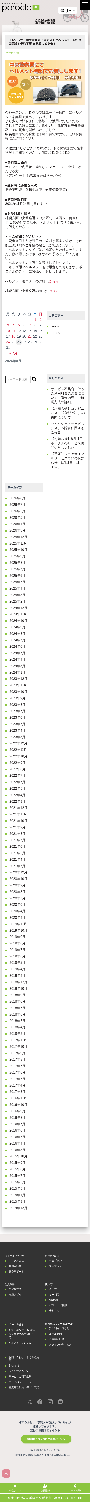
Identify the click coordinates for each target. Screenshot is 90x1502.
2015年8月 (17, 1169)
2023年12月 (18, 678)
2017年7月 (17, 1066)
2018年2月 (17, 1033)
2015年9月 (17, 1162)
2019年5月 (17, 962)
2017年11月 (18, 1040)
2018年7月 (17, 1008)
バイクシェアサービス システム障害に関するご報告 (68, 428)
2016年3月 (17, 1150)
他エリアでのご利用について (24, 1336)
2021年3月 (17, 866)
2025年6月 (17, 575)
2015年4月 (17, 1195)
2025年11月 (18, 543)
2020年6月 (17, 904)
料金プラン (55, 1260)
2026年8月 (17, 498)
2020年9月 (17, 885)
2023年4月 (17, 730)
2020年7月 (17, 898)
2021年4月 (17, 859)
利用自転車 (15, 1266)
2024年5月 (17, 653)
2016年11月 (18, 1098)
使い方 (53, 1289)
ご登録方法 (15, 1289)
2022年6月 (17, 782)
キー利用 (54, 1294)
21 (30, 336)
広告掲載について (19, 1371)
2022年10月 (18, 756)
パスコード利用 (58, 1305)
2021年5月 (17, 853)
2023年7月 (17, 711)
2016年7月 (17, 1124)
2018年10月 (18, 988)
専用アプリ (15, 1294)
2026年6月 (17, 511)
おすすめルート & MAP (22, 1329)
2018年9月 (17, 995)
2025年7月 (17, 569)
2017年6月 (17, 1072)
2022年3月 (17, 801)
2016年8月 (17, 1117)
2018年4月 (17, 1027)
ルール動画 (55, 1333)
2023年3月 (17, 737)
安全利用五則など (59, 1328)
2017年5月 (17, 1079)
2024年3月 (17, 666)
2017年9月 (17, 1053)
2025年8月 (17, 562)
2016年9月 (17, 1111)
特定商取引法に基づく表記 (24, 1387)
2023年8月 (17, 704)
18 (13, 336)
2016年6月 (17, 1130)
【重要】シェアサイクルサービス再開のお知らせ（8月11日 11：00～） (67, 460)
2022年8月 (17, 769)
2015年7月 (17, 1175)
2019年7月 (17, 950)
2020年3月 (17, 917)
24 (8, 342)
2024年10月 (18, 620)
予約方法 (54, 1310)
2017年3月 (17, 1091)
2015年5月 (17, 1188)
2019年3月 (17, 975)
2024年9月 (17, 627)
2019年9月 (17, 937)
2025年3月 (17, 595)
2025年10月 (18, 549)
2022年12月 (18, 743)
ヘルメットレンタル (20, 1342)
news (55, 326)
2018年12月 (18, 982)
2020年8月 (17, 892)
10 (8, 331)
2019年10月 (18, 930)
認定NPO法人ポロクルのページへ (46, 1439)
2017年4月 (17, 1085)
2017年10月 (18, 1046)
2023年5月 (17, 724)
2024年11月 (18, 614)
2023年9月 (17, 698)
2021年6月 (17, 846)
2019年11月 (18, 924)
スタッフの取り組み (60, 1344)
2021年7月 (17, 840)
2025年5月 (17, 582)
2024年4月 (17, 659)
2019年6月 (17, 956)
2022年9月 (17, 763)
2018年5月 (17, 1021)
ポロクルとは (16, 1260)
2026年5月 (17, 517)
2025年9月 (17, 556)
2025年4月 (17, 588)
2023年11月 (18, 685)
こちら (54, 281)
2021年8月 (17, 834)
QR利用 (53, 1299)
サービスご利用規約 (20, 1376)
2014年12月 (18, 1208)
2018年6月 (17, 1014)
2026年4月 (17, 524)
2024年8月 (17, 633)
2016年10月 (18, 1104)
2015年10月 (18, 1156)
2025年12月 (18, 537)
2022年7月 (17, 775)
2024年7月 (17, 640)
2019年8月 (17, 943)
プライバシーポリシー (21, 1381)
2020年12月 (18, 872)
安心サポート (16, 1271)
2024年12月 (18, 608)
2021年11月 (18, 814)
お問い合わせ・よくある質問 (24, 1359)
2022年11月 (18, 750)
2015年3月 (17, 1201)
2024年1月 (17, 672)
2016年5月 (17, 1137)
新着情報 (14, 1365)
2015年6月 (17, 1182)
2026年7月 (17, 504)
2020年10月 (18, 879)
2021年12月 (18, 808)
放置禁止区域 (56, 1339)
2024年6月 (17, 646)
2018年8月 (17, 1001)
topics (55, 333)
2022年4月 (17, 795)
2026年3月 (17, 530)
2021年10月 (18, 821)
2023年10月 (18, 691)
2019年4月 (17, 969)
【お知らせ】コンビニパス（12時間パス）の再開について (68, 413)
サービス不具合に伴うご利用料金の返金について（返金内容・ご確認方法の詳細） (67, 395)
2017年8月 (17, 1059)
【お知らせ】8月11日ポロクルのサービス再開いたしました (67, 443)
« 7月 (13, 353)
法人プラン (55, 1266)
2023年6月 (17, 717)
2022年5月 (17, 788)
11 (13, 331)
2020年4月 (17, 911)
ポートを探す (16, 1324)
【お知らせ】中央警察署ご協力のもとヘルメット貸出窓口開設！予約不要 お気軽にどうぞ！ (45, 42)
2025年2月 (17, 601)
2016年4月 (17, 1143)
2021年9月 (17, 827)
